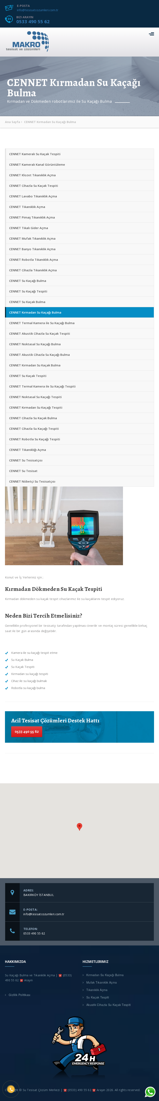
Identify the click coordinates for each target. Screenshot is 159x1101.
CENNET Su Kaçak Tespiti (27, 376)
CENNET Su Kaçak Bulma (27, 302)
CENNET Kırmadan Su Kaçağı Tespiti (35, 407)
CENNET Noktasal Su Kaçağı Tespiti (35, 397)
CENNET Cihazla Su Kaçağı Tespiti (34, 428)
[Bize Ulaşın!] (150, 1092)
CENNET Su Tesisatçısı (25, 460)
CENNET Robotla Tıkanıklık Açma (33, 259)
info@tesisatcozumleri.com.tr (37, 10)
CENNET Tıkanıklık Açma (27, 207)
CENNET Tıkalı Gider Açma (28, 228)
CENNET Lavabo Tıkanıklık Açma (33, 196)
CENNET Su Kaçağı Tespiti (28, 291)
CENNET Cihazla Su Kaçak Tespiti (33, 186)
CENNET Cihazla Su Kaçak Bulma (33, 418)
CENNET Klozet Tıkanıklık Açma (32, 175)
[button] (79, 826)
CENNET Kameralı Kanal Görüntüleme (37, 164)
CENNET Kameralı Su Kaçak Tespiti (34, 154)
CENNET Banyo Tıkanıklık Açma (32, 249)
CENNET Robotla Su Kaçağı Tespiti (34, 439)
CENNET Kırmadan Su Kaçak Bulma (34, 365)
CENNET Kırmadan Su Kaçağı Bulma (35, 312)
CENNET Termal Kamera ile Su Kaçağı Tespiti (42, 386)
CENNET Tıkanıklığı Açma (27, 450)
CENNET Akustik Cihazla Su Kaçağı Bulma (39, 355)
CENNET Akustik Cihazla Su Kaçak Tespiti (39, 333)
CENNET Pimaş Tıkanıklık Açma (32, 217)
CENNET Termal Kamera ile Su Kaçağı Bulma (42, 323)
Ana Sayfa (12, 122)
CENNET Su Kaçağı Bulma (27, 281)
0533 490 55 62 (33, 21)
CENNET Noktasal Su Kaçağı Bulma (35, 344)
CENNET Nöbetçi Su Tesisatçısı (32, 481)
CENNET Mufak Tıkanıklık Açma (32, 238)
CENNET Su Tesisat (23, 471)
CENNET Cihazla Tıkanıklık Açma (33, 270)
